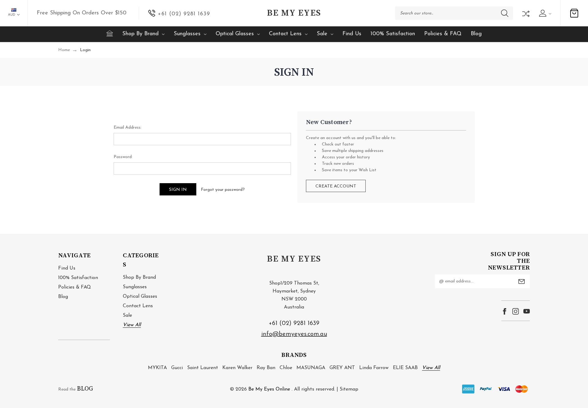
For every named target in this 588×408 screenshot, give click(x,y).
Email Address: (127, 127)
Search (504, 13)
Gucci (177, 367)
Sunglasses (187, 34)
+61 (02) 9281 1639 (294, 323)
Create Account (335, 186)
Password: (123, 157)
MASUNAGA (310, 367)
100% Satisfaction (393, 34)
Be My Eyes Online (269, 389)
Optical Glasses (235, 34)
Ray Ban (266, 367)
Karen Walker (237, 367)
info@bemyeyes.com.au (294, 334)
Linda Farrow (374, 367)
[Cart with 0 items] (574, 13)
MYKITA (157, 367)
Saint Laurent (202, 367)
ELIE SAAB (405, 367)
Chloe (286, 367)
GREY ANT (342, 367)
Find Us (351, 34)
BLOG (85, 389)
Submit (521, 281)
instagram (515, 311)
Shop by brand (140, 34)
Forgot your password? (223, 189)
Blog (476, 34)
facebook (504, 311)
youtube (526, 311)
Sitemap (349, 389)
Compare (525, 13)
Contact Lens (285, 34)
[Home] (110, 33)
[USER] (544, 13)
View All (132, 325)
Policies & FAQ (443, 34)
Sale (322, 34)
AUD (12, 15)
